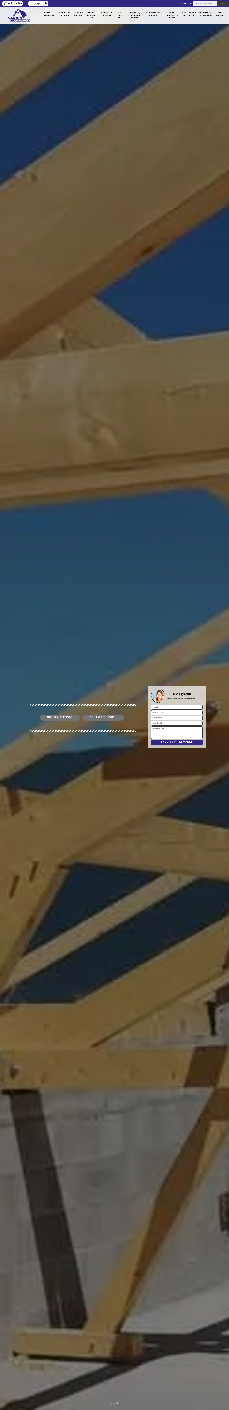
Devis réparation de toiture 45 (205, 14)
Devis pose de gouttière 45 (64, 14)
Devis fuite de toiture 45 (92, 15)
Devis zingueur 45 (220, 15)
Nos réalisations (60, 717)
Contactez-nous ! (103, 717)
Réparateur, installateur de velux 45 (134, 15)
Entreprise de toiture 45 (106, 14)
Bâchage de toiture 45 (79, 14)
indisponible (14, 3)
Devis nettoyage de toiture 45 (189, 14)
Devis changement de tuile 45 (172, 15)
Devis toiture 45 (119, 15)
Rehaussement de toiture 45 (154, 14)
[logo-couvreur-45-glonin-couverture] (19, 15)
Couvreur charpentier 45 (48, 14)
